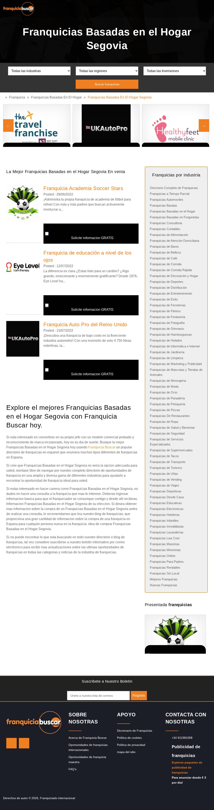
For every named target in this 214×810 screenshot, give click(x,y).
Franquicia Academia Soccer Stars (83, 188)
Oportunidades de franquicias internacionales (88, 747)
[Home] (4, 97)
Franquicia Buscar (101, 447)
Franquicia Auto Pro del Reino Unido (85, 324)
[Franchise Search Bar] (197, 8)
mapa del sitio (126, 752)
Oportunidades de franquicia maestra (87, 759)
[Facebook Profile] (24, 743)
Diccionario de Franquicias (134, 730)
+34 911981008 (182, 737)
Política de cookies (129, 737)
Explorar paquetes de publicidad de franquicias (187, 767)
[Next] (204, 125)
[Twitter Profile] (11, 743)
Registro (138, 695)
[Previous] (8, 125)
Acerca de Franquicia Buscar (88, 737)
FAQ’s (72, 769)
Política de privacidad (131, 745)
